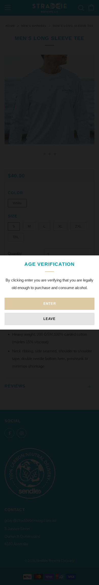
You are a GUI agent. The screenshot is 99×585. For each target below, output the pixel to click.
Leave (49, 319)
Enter (49, 304)
